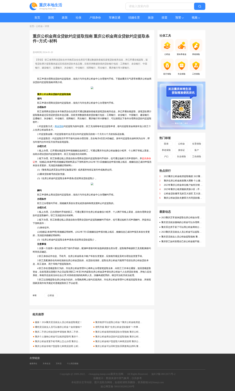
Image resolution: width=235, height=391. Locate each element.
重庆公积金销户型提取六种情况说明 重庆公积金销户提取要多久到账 (129, 341)
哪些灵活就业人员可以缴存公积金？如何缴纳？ (58, 327)
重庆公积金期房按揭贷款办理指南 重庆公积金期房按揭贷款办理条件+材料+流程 (135, 332)
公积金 (45, 94)
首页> (32, 26)
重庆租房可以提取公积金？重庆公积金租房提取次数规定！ (124, 322)
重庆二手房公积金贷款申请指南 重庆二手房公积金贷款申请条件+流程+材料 (72, 332)
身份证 (181, 150)
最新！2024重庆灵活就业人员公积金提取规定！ (58, 322)
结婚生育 (134, 17)
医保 (166, 144)
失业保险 (181, 156)
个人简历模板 (72, 363)
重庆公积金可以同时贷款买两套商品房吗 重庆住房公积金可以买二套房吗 (131, 346)
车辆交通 (114, 17)
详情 (47, 26)
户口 (166, 156)
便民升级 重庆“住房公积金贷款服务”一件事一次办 (120, 327)
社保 (78, 17)
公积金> (40, 26)
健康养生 (33, 363)
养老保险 (166, 150)
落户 (196, 150)
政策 (65, 17)
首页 (37, 17)
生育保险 (196, 144)
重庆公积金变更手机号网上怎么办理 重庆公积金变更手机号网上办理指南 (71, 341)
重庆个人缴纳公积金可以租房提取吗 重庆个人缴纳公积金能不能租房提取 (71, 336)
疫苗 (164, 17)
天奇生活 (46, 363)
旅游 (151, 17)
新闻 (51, 17)
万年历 (59, 363)
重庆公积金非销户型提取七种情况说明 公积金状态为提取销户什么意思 (70, 346)
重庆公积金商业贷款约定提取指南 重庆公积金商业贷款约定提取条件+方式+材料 (135, 336)
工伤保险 (196, 156)
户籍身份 (95, 17)
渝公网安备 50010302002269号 (117, 386)
